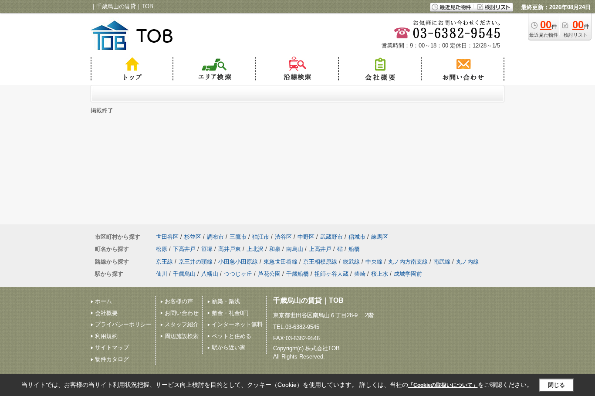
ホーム (103, 301)
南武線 (441, 261)
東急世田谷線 (281, 261)
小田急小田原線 (238, 261)
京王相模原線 (320, 261)
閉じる (556, 385)
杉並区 (192, 237)
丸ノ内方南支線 (408, 261)
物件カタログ (112, 359)
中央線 (373, 261)
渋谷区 (283, 237)
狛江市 (260, 237)
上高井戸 (320, 249)
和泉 (275, 249)
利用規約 (106, 336)
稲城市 (356, 237)
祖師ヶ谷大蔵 (331, 274)
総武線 (351, 261)
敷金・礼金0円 (230, 313)
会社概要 (106, 313)
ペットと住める (231, 336)
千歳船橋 (297, 274)
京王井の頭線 (196, 261)
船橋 (354, 249)
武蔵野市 (331, 237)
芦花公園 (269, 274)
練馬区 (379, 237)
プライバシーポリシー (123, 324)
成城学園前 (408, 274)
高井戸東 (229, 249)
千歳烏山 (184, 274)
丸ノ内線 (467, 261)
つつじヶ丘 (238, 274)
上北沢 (255, 249)
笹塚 (207, 249)
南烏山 (294, 249)
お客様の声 (179, 301)
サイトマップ (112, 347)
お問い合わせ (182, 313)
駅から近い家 (229, 347)
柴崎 (359, 274)
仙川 (161, 274)
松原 (161, 249)
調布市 (215, 237)
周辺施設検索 (182, 336)
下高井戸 (184, 249)
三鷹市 (238, 237)
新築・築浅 (226, 301)
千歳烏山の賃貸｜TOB (308, 300)
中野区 (306, 237)
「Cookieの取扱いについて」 (443, 385)
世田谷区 (167, 237)
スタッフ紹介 (182, 324)
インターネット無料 (237, 324)
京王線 (164, 261)
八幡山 (209, 274)
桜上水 (379, 274)
